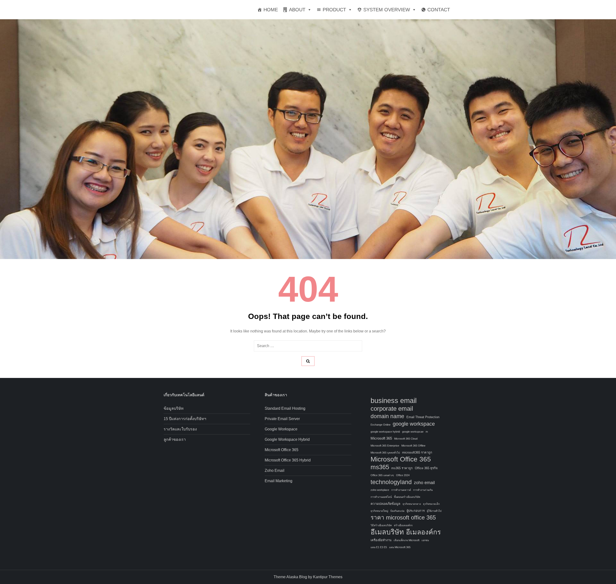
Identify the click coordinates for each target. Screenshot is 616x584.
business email (394, 400)
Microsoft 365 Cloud (405, 438)
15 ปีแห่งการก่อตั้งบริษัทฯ (185, 419)
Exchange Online (381, 424)
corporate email (392, 408)
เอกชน (425, 540)
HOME (270, 9)
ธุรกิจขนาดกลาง (412, 503)
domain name (387, 416)
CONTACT (438, 9)
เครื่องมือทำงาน (381, 540)
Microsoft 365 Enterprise (385, 445)
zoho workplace (380, 489)
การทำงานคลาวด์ (401, 489)
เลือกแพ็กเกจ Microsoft (406, 540)
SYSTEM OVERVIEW (386, 9)
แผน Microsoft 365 (400, 547)
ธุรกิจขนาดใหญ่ (379, 510)
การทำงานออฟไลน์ (381, 496)
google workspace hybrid (385, 431)
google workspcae (413, 431)
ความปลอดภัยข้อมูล (385, 504)
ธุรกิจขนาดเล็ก (431, 503)
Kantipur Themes (327, 577)
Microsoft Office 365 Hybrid (288, 460)
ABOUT (297, 9)
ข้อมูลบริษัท (174, 408)
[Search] (308, 361)
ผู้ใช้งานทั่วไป (434, 510)
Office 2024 (403, 475)
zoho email (424, 482)
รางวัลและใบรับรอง (180, 429)
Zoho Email (274, 470)
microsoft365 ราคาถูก (417, 452)
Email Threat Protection (422, 417)
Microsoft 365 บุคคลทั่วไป (385, 452)
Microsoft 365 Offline (413, 445)
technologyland (391, 482)
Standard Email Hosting (285, 408)
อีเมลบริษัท (387, 532)
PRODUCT (334, 9)
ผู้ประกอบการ (416, 511)
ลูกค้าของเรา (175, 439)
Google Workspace (281, 429)
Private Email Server (282, 419)
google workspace (414, 424)
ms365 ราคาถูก (402, 468)
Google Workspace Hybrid (287, 439)
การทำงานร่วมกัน (423, 489)
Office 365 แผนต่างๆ (382, 475)
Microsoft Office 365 (281, 450)
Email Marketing (278, 481)
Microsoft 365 (381, 438)
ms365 (380, 467)
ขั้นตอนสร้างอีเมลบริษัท (407, 496)
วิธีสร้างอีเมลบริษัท (381, 525)
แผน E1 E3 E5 (379, 547)
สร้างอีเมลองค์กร (403, 525)
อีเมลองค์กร (423, 532)
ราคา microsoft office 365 (403, 517)
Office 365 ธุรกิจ (426, 468)
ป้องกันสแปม (397, 510)
